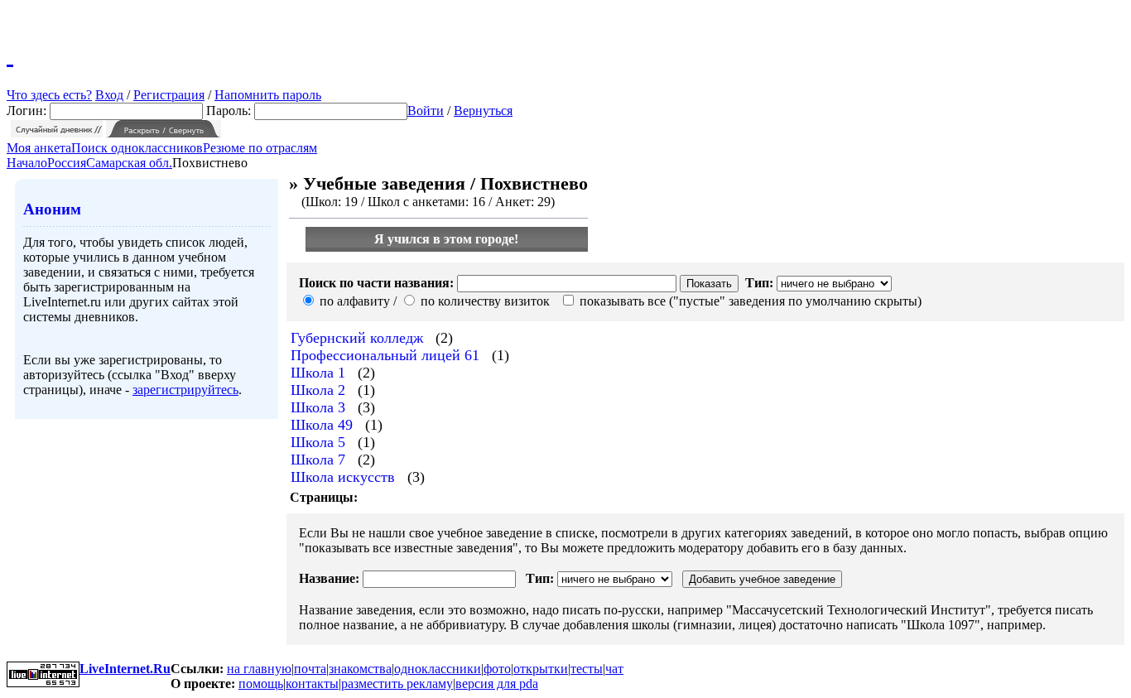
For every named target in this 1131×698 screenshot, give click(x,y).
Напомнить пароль (267, 95)
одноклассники (437, 669)
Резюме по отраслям (260, 148)
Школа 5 (318, 442)
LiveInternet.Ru (125, 669)
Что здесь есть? (49, 95)
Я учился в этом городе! (446, 239)
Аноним (52, 209)
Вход (109, 95)
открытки (540, 669)
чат (614, 669)
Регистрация (169, 95)
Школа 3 (318, 407)
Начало (27, 163)
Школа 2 (318, 390)
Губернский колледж (357, 338)
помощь (260, 683)
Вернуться (483, 110)
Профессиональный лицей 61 (385, 355)
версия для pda (496, 683)
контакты (312, 683)
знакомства (360, 669)
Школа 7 (318, 459)
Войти (425, 110)
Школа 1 (318, 372)
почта (310, 669)
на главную (259, 669)
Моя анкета (39, 148)
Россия (66, 163)
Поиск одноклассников (137, 148)
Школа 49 (322, 424)
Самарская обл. (129, 163)
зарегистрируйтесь (185, 390)
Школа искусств (343, 477)
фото (497, 669)
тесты (586, 669)
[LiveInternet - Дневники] (10, 54)
